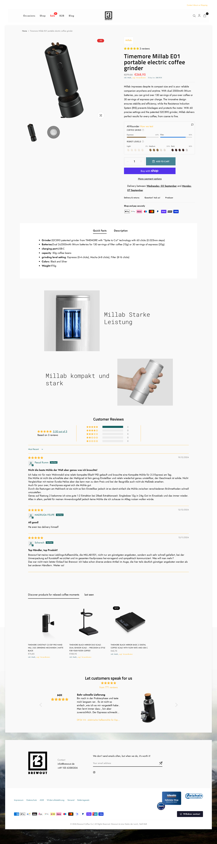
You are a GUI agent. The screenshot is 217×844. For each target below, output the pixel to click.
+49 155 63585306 (68, 767)
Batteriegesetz (83, 800)
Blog (71, 15)
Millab (128, 40)
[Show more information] (143, 130)
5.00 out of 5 (60, 431)
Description (121, 231)
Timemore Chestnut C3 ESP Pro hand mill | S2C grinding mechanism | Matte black (45, 647)
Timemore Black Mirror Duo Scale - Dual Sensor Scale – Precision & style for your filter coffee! (87, 647)
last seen (89, 595)
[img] (35, 457)
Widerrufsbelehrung (55, 800)
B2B (61, 15)
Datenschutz (31, 800)
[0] (204, 15)
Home (24, 31)
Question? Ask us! (152, 197)
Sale (53, 15)
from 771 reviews (108, 687)
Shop (43, 15)
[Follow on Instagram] (94, 772)
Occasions (29, 15)
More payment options (150, 178)
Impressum (18, 800)
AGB (42, 800)
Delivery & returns (131, 197)
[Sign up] (157, 763)
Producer (169, 197)
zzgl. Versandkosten (139, 77)
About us (196, 5)
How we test (146, 126)
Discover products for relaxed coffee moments (53, 595)
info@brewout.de (66, 764)
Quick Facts (100, 231)
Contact (190, 5)
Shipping (204, 5)
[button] (132, 48)
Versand (70, 800)
